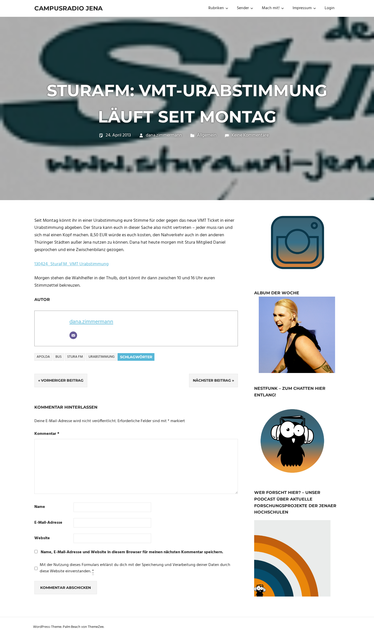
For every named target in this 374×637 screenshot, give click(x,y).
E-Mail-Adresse (48, 523)
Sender (243, 8)
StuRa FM (75, 357)
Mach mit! (271, 8)
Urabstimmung (101, 357)
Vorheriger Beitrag (62, 380)
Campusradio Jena (68, 8)
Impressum (302, 8)
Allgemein (207, 135)
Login (330, 8)
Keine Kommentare (250, 135)
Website (42, 538)
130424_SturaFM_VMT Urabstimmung (71, 264)
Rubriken (216, 8)
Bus (58, 357)
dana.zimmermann (164, 135)
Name (39, 507)
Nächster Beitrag (212, 380)
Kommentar (46, 434)
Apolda (43, 357)
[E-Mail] (73, 335)
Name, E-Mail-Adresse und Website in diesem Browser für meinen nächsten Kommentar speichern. (132, 552)
